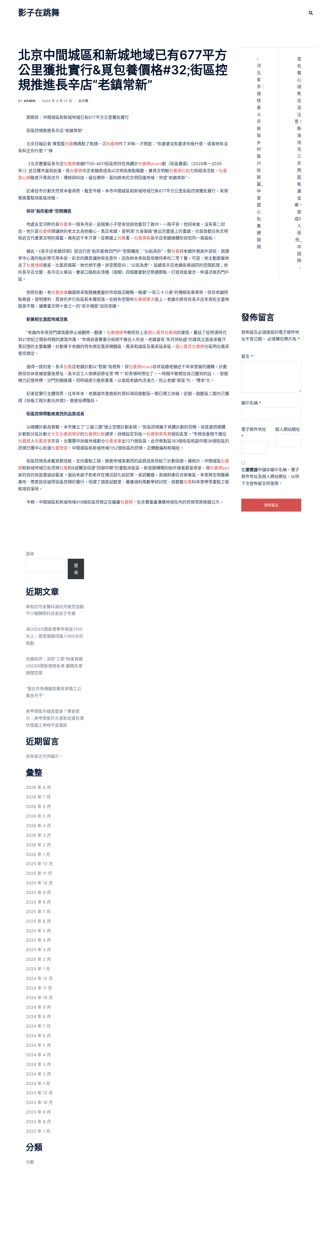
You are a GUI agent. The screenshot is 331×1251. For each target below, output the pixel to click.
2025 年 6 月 (38, 921)
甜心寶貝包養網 (162, 332)
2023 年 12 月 (39, 1092)
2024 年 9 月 (38, 1007)
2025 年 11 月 (39, 873)
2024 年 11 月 (39, 988)
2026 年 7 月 (38, 796)
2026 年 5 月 (38, 816)
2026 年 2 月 (38, 844)
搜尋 (30, 553)
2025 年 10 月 (39, 882)
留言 (247, 356)
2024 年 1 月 (38, 1083)
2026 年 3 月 (38, 835)
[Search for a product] (311, 13)
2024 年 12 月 (39, 978)
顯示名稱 (251, 402)
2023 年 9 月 (38, 1112)
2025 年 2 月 (38, 959)
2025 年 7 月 (38, 911)
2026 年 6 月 (38, 806)
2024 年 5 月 (38, 1045)
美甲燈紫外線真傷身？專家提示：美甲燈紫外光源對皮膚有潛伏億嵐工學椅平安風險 (55, 718)
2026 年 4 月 (38, 825)
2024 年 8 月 (38, 1016)
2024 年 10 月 (39, 997)
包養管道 (59, 447)
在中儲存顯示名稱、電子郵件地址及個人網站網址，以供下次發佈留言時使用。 (270, 476)
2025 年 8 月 (38, 902)
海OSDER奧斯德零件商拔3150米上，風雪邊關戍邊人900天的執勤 (54, 636)
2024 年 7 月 (38, 1026)
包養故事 (59, 292)
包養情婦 (34, 265)
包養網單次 (144, 299)
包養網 (112, 143)
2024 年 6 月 (38, 1035)
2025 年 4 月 (38, 940)
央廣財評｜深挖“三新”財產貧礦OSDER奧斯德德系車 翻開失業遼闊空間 (54, 665)
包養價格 (142, 238)
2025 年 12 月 (39, 863)
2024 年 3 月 (38, 1064)
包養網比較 (179, 170)
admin (30, 101)
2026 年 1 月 (38, 854)
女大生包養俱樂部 (63, 434)
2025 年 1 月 (38, 968)
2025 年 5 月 (38, 930)
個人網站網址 (287, 429)
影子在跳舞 (38, 13)
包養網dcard (150, 163)
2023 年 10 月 (39, 1102)
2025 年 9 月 (38, 892)
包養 (69, 143)
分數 (30, 1162)
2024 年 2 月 (38, 1074)
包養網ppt (219, 467)
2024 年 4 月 (38, 1054)
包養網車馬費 (158, 434)
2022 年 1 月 (38, 1131)
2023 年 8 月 (38, 1121)
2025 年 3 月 (38, 949)
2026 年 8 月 (38, 787)
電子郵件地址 (253, 433)
